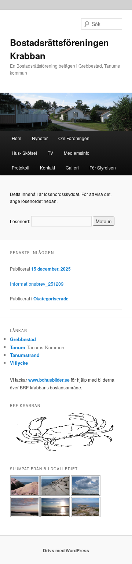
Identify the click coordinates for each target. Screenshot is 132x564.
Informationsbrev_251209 (36, 283)
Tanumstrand (25, 354)
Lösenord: (20, 221)
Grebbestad (23, 339)
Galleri (72, 167)
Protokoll (20, 167)
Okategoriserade (51, 298)
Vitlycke (19, 362)
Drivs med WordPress (66, 550)
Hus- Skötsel (24, 153)
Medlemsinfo (76, 153)
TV (50, 153)
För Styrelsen (102, 167)
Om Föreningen (73, 138)
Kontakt (47, 167)
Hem (16, 138)
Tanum (17, 347)
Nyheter (40, 138)
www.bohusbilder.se (49, 379)
